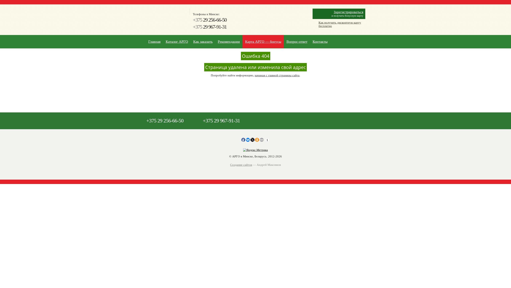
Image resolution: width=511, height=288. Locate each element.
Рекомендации (229, 42)
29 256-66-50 (210, 20)
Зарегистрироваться (348, 12)
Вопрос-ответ (296, 42)
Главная (154, 42)
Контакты (320, 42)
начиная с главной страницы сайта (277, 75)
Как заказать (203, 42)
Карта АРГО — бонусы (263, 42)
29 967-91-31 (210, 27)
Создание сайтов (241, 164)
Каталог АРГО (177, 42)
